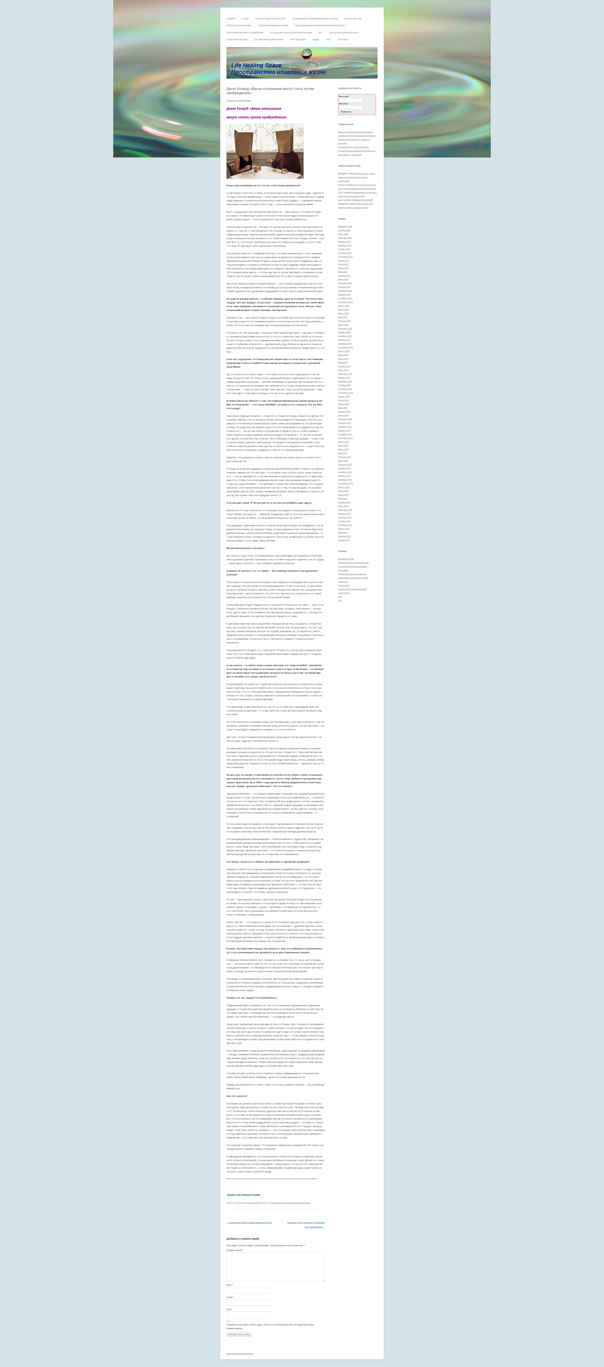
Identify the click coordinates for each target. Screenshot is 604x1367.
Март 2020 (343, 324)
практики (343, 581)
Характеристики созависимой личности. (249, 1222)
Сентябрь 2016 (345, 483)
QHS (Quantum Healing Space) (343, 32)
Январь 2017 (344, 468)
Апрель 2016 (344, 502)
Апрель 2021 (344, 275)
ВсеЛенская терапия (236, 39)
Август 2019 (344, 351)
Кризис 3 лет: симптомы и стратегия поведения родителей (356, 177)
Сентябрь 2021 (345, 256)
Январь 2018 (344, 422)
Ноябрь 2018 (344, 385)
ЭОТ (340, 600)
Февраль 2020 (345, 328)
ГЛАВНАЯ (230, 18)
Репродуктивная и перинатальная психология (319, 25)
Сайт (229, 1309)
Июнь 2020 (343, 313)
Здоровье (343, 570)
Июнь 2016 (343, 494)
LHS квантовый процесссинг (270, 18)
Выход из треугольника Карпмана (355, 132)
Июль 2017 (343, 445)
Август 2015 (344, 528)
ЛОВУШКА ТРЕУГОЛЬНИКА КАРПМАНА (356, 135)
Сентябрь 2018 (345, 392)
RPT (320, 32)
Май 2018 (342, 407)
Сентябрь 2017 (345, 438)
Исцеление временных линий (353, 577)
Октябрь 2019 (345, 343)
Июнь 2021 (343, 268)
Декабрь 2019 (345, 336)
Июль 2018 (343, 400)
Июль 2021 (343, 264)
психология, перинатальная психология (290, 1202)
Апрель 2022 (344, 230)
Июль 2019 (343, 354)
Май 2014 (342, 532)
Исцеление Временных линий (273, 25)
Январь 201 (344, 540)
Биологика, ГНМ (346, 558)
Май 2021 (342, 271)
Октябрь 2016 (345, 479)
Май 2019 (342, 362)
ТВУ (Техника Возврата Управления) (244, 32)
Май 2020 (342, 317)
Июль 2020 (343, 309)
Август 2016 (344, 487)
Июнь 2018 (343, 404)
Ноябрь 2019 (344, 339)
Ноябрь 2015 (344, 521)
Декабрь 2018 (345, 381)
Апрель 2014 (344, 536)
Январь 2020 (344, 332)
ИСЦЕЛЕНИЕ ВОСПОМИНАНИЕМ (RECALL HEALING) (315, 18)
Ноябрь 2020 (344, 294)
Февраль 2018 (345, 419)
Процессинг (344, 585)
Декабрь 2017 (345, 426)
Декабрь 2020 (345, 290)
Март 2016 (343, 506)
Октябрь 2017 (345, 434)
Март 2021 (343, 279)
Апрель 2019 (344, 366)
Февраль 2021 (345, 283)
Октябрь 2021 (345, 252)
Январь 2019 (344, 377)
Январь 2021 (344, 286)
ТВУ (340, 596)
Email (230, 1297)
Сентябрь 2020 (345, 302)
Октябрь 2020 (345, 298)
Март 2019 (343, 370)
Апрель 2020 (344, 320)
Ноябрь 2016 (344, 475)
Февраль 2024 (345, 226)
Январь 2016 (344, 513)
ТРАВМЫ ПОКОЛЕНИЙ (362, 200)
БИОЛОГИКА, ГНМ (353, 18)
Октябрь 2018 (345, 388)
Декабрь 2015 (345, 517)
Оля (340, 192)
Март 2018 (343, 415)
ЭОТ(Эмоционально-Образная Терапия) (291, 32)
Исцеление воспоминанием (352, 574)
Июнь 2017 (343, 449)
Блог (328, 39)
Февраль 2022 (345, 237)
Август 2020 (344, 305)
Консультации (298, 39)
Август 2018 (344, 396)
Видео (316, 39)
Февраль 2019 (345, 373)
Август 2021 (344, 260)
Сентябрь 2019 (345, 347)
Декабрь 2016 (345, 472)
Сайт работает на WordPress (239, 1353)
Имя (229, 1284)
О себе (245, 18)
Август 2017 (344, 441)
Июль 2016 (343, 490)
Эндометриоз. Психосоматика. (353, 147)
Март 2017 (343, 460)
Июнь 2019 (343, 358)
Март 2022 (343, 234)
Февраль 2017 (345, 464)
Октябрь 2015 (345, 524)
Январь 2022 (344, 241)
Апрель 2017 (344, 456)
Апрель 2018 (344, 411)
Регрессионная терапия (238, 25)
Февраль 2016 (345, 509)
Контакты (343, 39)
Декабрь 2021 (345, 245)
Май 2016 (342, 498)
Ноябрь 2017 (344, 430)
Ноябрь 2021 (344, 249)
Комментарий (234, 1250)
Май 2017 (342, 453)
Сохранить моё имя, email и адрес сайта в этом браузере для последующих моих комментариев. (270, 1326)
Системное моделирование (268, 39)
